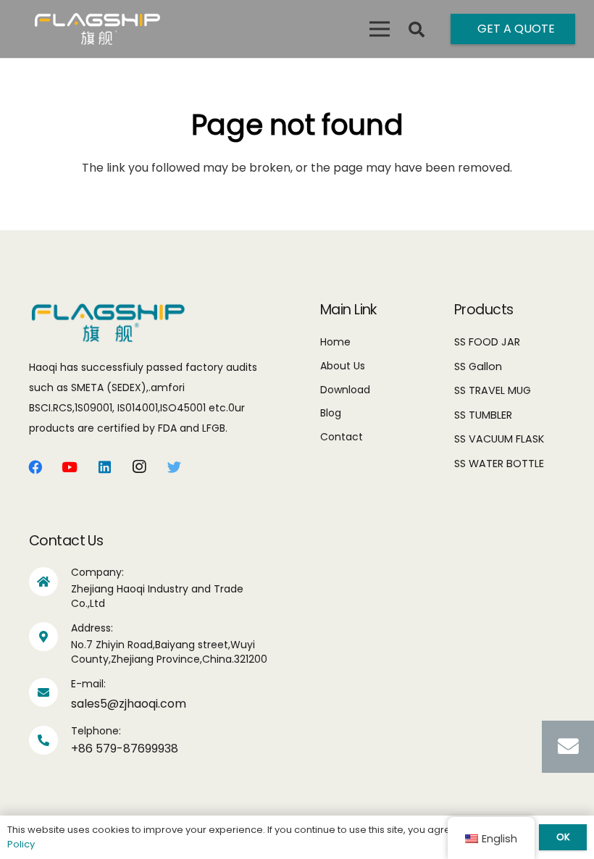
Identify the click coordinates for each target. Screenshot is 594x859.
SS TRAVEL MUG (492, 390)
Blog (330, 413)
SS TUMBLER (483, 415)
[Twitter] (173, 467)
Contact (341, 436)
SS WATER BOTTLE (499, 463)
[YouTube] (69, 467)
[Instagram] (139, 467)
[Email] (568, 747)
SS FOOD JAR (487, 342)
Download (345, 389)
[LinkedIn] (104, 467)
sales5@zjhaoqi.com (128, 703)
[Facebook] (34, 467)
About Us (342, 366)
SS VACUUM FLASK (499, 439)
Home (335, 342)
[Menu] (379, 29)
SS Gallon (478, 366)
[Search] (416, 30)
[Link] (97, 29)
